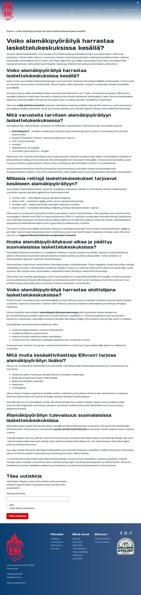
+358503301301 (14, 574)
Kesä (83, 10)
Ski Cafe (55, 548)
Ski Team (77, 542)
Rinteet (76, 538)
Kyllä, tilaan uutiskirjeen (22, 508)
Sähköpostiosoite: (15, 493)
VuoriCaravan (102, 542)
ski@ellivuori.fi (13, 577)
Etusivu (10, 31)
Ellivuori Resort (102, 538)
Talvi (73, 10)
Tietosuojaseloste (15, 582)
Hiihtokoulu (56, 545)
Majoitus (96, 10)
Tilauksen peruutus (78, 557)
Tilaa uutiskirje (80, 552)
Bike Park (77, 545)
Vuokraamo (57, 542)
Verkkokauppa (131, 10)
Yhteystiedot (112, 10)
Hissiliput (55, 538)
